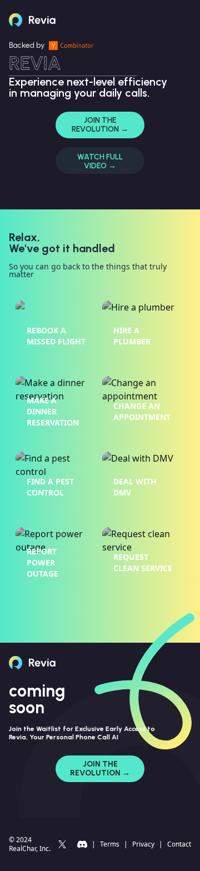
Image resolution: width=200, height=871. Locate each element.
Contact (179, 844)
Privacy (143, 844)
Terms (109, 844)
